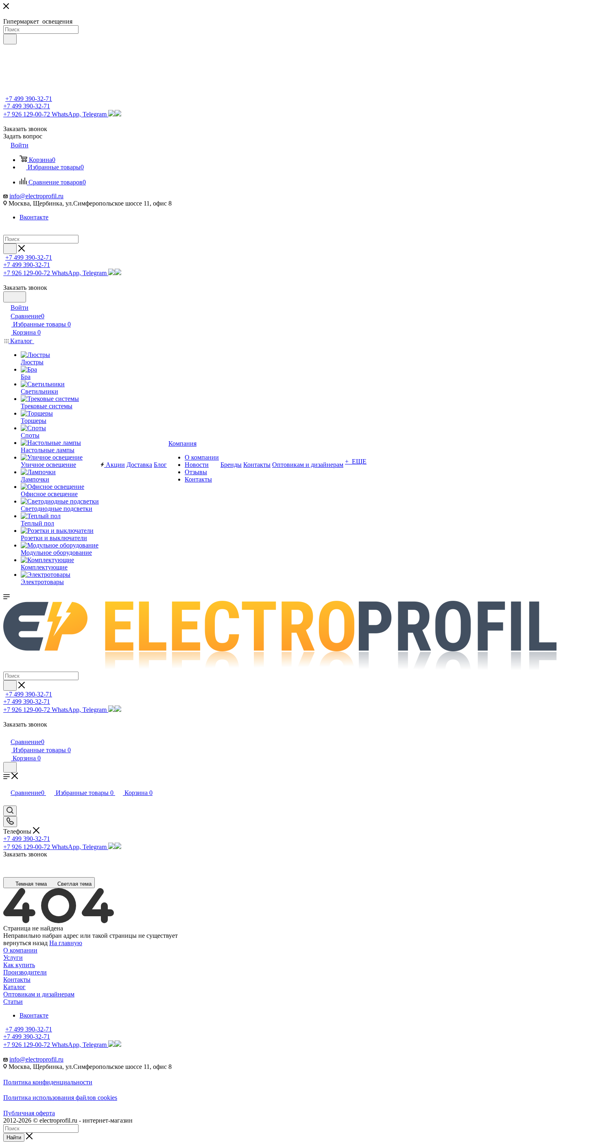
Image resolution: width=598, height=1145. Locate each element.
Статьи (13, 1001)
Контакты (17, 979)
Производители (25, 972)
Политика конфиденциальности (47, 1082)
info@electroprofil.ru (36, 196)
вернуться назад (25, 942)
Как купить (19, 964)
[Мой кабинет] (7, 733)
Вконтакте (34, 217)
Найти (14, 1137)
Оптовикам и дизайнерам (38, 994)
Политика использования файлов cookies (60, 1097)
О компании (20, 950)
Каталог (14, 986)
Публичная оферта (29, 1113)
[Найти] (10, 39)
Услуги (13, 957)
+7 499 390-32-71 (28, 98)
